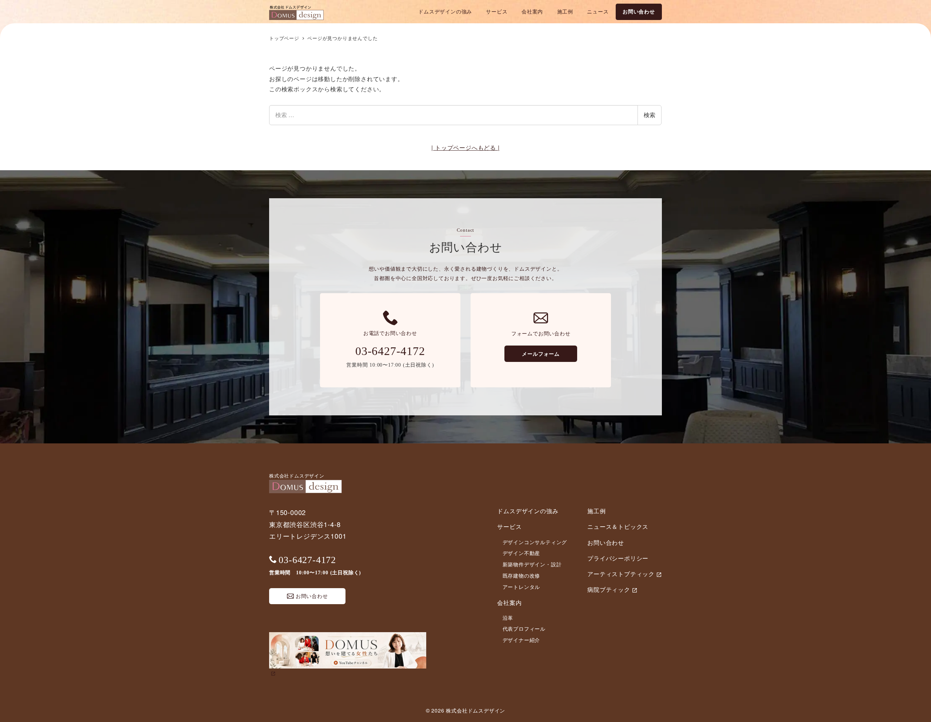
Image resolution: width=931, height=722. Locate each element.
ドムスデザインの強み (527, 511)
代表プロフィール (524, 628)
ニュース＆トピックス (617, 526)
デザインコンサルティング (535, 542)
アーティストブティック (621, 574)
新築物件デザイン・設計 (532, 564)
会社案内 (509, 602)
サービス (509, 526)
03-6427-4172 (390, 351)
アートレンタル (521, 586)
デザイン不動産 (521, 553)
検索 (649, 115)
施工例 (596, 511)
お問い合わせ (605, 542)
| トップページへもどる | (465, 147)
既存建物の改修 (521, 575)
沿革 (508, 617)
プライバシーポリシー (617, 558)
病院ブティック (608, 589)
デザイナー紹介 (521, 639)
